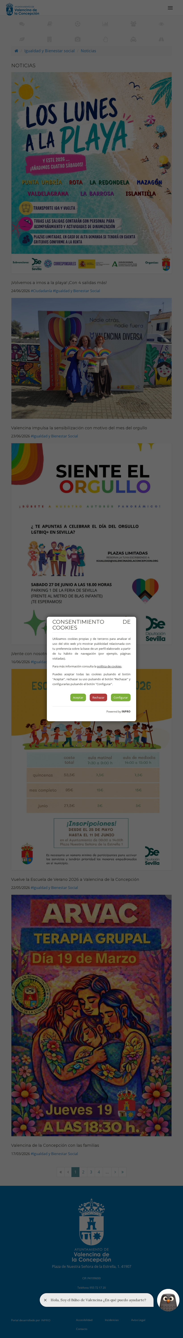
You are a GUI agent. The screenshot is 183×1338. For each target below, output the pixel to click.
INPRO (126, 711)
